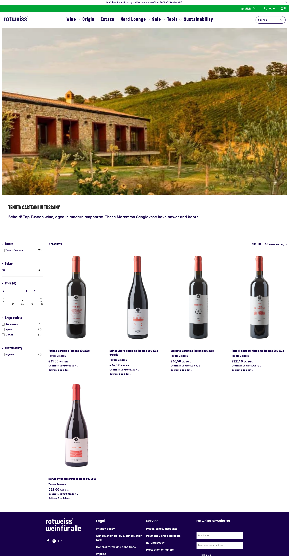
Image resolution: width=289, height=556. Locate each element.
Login (271, 8)
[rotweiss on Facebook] (48, 541)
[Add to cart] (76, 297)
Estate (9, 244)
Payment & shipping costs (163, 535)
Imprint (101, 553)
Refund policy (155, 542)
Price (10, 283)
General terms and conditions (116, 547)
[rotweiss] (15, 19)
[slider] (3, 300)
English (246, 8)
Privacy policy (105, 528)
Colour (9, 264)
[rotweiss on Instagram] (54, 541)
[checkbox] (21, 250)
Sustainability (13, 348)
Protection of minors (160, 549)
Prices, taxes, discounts (161, 528)
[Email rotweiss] (60, 541)
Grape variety (13, 318)
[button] (73, 20)
